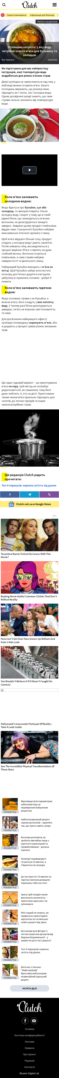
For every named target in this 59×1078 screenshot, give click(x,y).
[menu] (55, 5)
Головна (29, 1028)
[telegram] (29, 494)
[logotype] (29, 4)
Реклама (29, 1041)
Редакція (29, 1060)
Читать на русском (47, 21)
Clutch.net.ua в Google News (33, 504)
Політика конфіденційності (29, 1035)
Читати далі (29, 988)
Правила (29, 1047)
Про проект (29, 1054)
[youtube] (34, 1020)
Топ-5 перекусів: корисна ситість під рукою (29, 485)
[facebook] (10, 494)
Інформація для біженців (42, 15)
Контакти (29, 1066)
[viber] (49, 494)
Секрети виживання (16, 15)
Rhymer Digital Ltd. (29, 1073)
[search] (4, 5)
